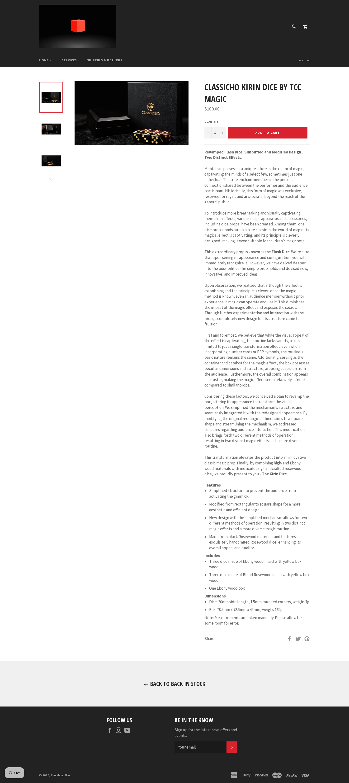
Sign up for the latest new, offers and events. (205, 732)
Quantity (211, 121)
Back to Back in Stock (177, 684)
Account (304, 60)
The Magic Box (60, 775)
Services (69, 60)
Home (44, 60)
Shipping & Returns (105, 60)
